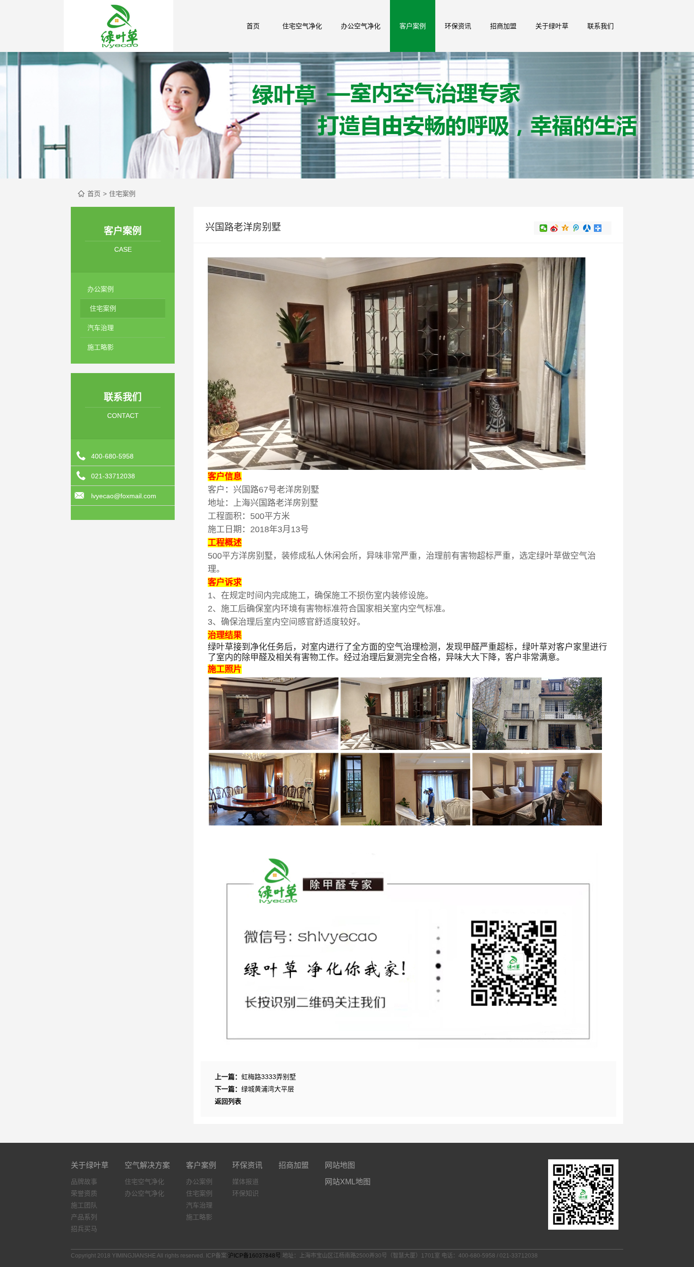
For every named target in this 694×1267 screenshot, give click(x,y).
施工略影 (100, 347)
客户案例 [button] (412, 26)
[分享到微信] (544, 228)
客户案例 (201, 1165)
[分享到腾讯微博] (576, 228)
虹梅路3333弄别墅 (268, 1076)
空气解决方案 (147, 1165)
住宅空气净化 (302, 26)
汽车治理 (100, 328)
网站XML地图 (348, 1182)
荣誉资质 (84, 1193)
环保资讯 (247, 1165)
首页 (253, 26)
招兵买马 (84, 1229)
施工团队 (84, 1205)
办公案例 (100, 289)
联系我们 (600, 26)
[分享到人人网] (587, 228)
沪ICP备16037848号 (254, 1255)
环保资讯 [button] (458, 26)
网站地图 (340, 1165)
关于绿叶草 (90, 1165)
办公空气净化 (361, 26)
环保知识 (245, 1193)
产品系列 (84, 1217)
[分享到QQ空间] (565, 228)
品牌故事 (84, 1181)
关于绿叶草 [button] (551, 26)
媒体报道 (245, 1181)
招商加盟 (503, 26)
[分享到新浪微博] (554, 228)
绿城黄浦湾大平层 (267, 1089)
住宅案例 (122, 193)
